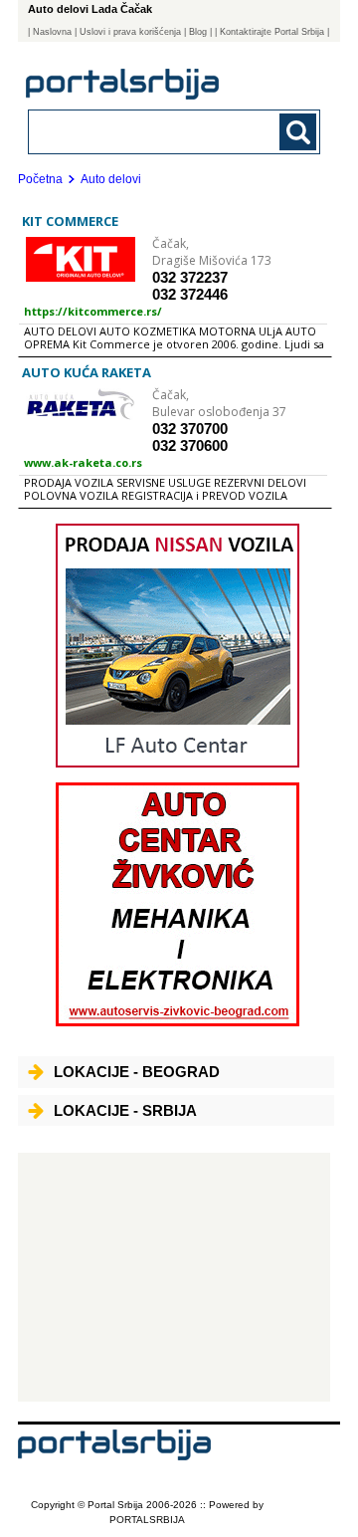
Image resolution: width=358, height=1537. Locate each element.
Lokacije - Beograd (137, 1071)
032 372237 (190, 277)
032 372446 (190, 294)
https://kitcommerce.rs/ (93, 311)
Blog (198, 32)
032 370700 (190, 428)
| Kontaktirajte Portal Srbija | (272, 32)
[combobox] (147, 130)
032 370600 (190, 445)
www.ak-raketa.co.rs (83, 462)
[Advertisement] (174, 1277)
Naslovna (52, 32)
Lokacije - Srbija (125, 1110)
